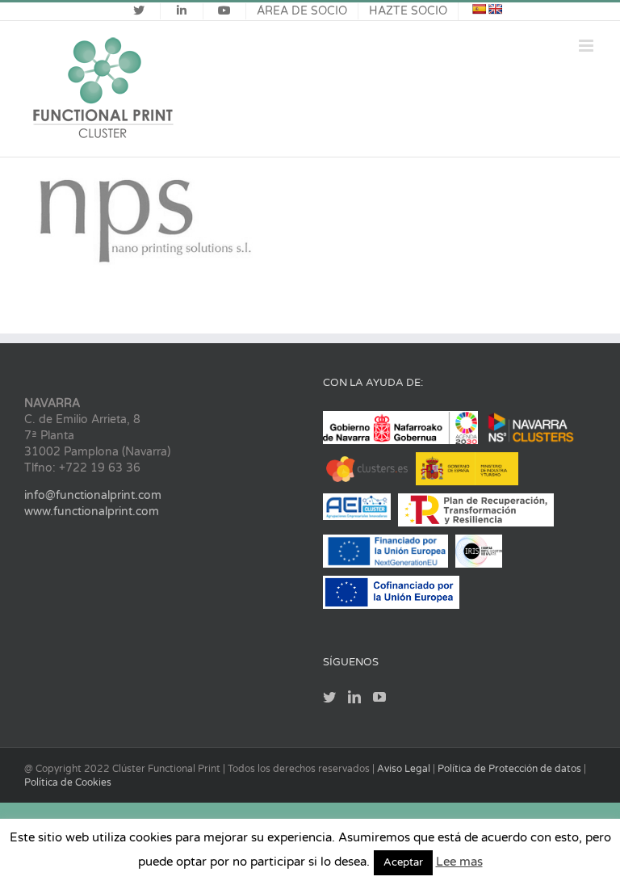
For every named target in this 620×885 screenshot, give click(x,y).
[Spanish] (478, 8)
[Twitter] (329, 696)
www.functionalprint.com (91, 511)
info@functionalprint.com (92, 495)
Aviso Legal (405, 768)
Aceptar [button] (403, 862)
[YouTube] (379, 696)
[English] (495, 8)
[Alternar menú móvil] (587, 45)
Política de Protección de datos (511, 768)
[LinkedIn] (354, 696)
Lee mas (459, 861)
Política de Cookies (67, 782)
